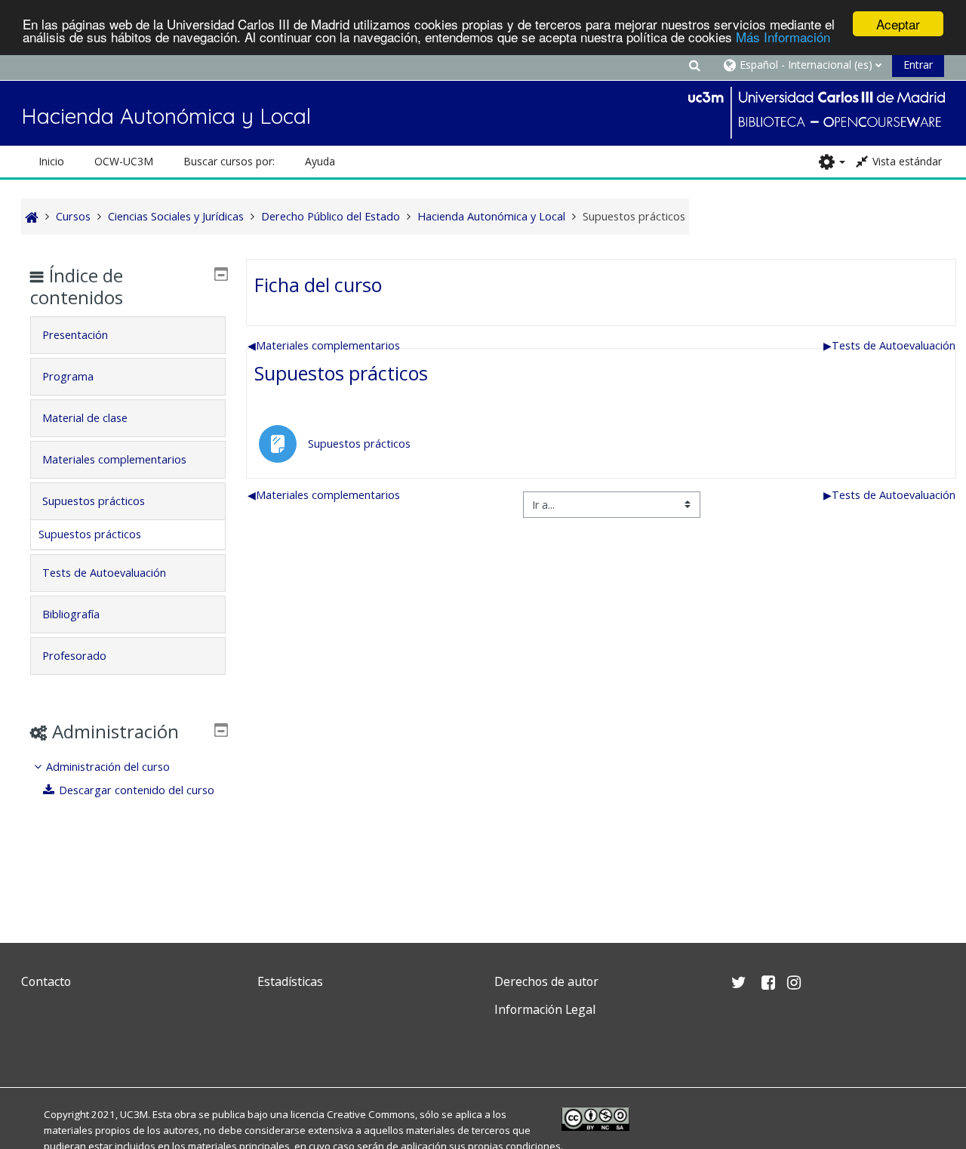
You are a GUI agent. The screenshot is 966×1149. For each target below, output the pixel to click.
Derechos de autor (546, 981)
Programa (68, 376)
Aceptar (898, 23)
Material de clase (85, 418)
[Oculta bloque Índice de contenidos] (221, 274)
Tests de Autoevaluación (889, 345)
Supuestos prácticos (341, 373)
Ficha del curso (318, 284)
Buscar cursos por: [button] (229, 161)
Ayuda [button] (320, 161)
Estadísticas (290, 981)
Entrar (918, 64)
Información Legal (544, 1009)
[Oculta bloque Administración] (221, 730)
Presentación (75, 335)
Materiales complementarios (324, 345)
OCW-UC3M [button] (123, 161)
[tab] (127, 335)
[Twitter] (36, 1045)
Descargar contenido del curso (136, 790)
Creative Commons (371, 1114)
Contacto (46, 981)
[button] (694, 64)
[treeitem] (127, 778)
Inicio (51, 161)
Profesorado (74, 655)
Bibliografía (71, 614)
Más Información (783, 37)
